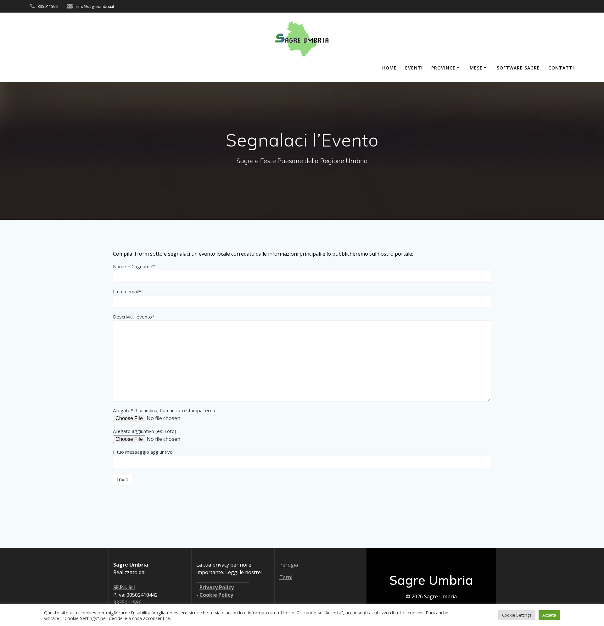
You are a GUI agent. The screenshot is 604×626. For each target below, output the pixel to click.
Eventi (414, 68)
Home (389, 68)
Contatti (561, 68)
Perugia (288, 564)
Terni (285, 577)
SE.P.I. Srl (124, 587)
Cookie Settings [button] (517, 615)
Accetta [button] (549, 615)
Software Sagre (518, 68)
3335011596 (127, 602)
